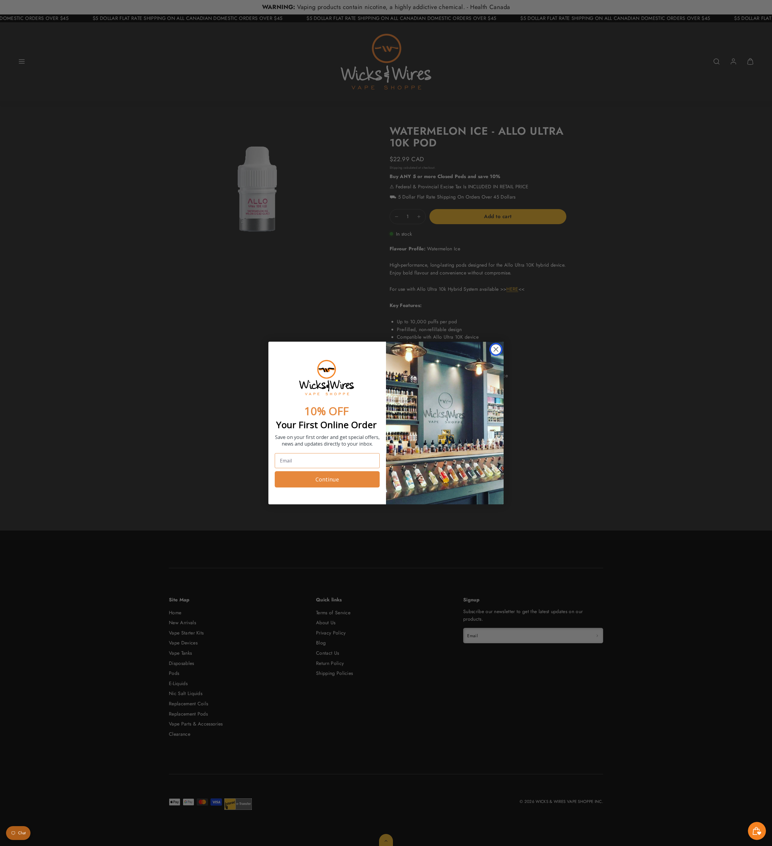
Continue (327, 479)
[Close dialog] (496, 349)
